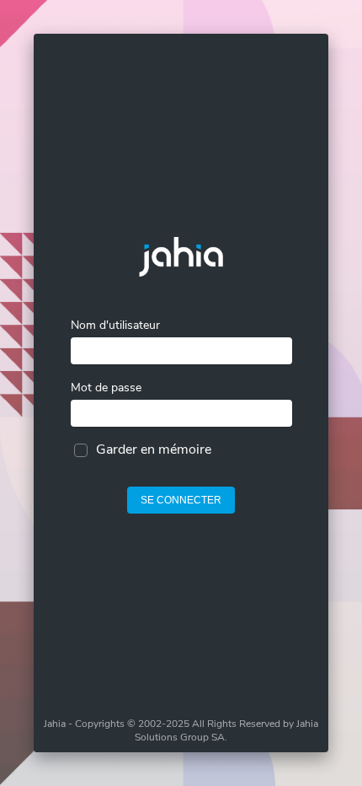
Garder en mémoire (153, 449)
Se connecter (181, 500)
